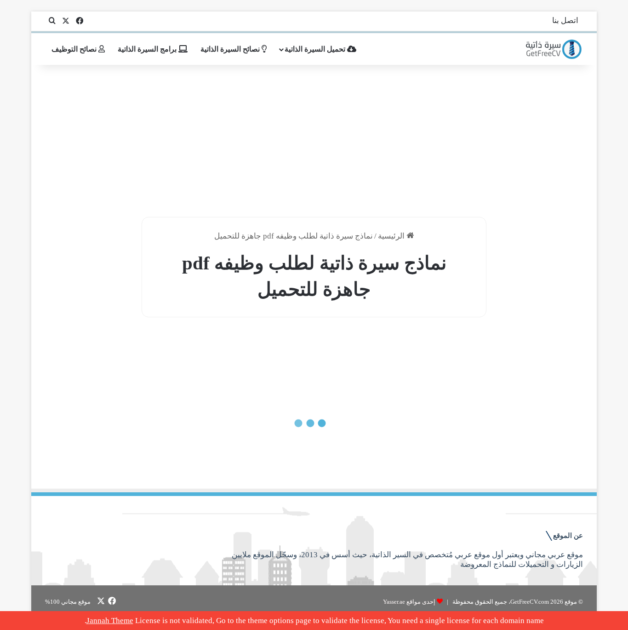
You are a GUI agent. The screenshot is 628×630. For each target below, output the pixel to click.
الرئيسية (392, 236)
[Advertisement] (314, 138)
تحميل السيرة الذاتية (316, 49)
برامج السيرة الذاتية (148, 49)
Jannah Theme (109, 620)
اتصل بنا (565, 20)
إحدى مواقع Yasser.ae (409, 601)
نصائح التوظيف (74, 49)
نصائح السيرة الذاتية (231, 49)
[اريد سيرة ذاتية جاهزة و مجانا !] (554, 49)
